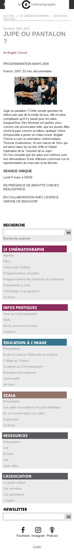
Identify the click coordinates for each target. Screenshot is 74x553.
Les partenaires (13, 494)
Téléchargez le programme (21, 291)
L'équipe (8, 500)
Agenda (8, 255)
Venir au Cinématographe (20, 314)
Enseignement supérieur (19, 372)
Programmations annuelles (21, 273)
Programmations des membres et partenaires (33, 279)
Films (7, 261)
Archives (9, 297)
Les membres (12, 488)
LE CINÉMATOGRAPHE (34, 16)
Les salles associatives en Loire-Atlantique (31, 407)
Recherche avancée (16, 238)
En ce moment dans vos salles (24, 413)
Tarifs (6, 320)
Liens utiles (10, 466)
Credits (37, 546)
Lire (5, 448)
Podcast (52, 535)
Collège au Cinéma (16, 360)
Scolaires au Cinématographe (23, 366)
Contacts (9, 331)
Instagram (38, 535)
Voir (5, 460)
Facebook (23, 535)
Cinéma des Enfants (17, 267)
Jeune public (11, 378)
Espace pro (11, 419)
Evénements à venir (16, 285)
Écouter (8, 454)
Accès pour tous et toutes (20, 325)
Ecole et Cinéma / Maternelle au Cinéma (30, 354)
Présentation (11, 348)
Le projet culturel (14, 482)
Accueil (9, 16)
